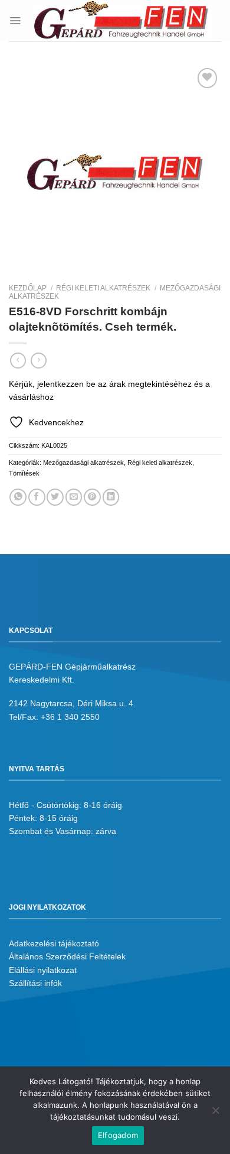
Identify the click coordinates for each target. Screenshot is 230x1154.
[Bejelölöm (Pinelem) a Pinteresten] (92, 497)
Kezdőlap (28, 288)
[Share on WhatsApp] (18, 497)
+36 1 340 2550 (70, 717)
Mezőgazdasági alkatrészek (83, 462)
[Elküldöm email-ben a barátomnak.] (74, 497)
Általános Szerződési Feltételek (67, 956)
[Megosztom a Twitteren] (55, 497)
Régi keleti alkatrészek (103, 288)
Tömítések (24, 473)
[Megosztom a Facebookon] (36, 497)
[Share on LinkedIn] (111, 497)
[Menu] (15, 20)
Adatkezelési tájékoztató (54, 943)
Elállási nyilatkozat (43, 970)
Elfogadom (118, 1135)
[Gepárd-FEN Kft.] (121, 21)
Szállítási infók (35, 983)
